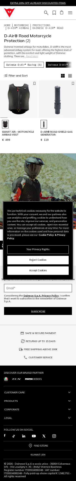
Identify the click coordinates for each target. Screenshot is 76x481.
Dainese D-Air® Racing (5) (24, 64)
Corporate (11, 409)
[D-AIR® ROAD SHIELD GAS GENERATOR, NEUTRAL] (44, 124)
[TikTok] (14, 436)
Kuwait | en (38, 454)
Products (11, 400)
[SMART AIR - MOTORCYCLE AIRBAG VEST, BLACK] (5, 124)
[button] (38, 191)
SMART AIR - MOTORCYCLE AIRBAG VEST (18, 133)
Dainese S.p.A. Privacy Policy (41, 295)
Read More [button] (32, 56)
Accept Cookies (38, 270)
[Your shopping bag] (61, 13)
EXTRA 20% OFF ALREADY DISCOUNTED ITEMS (38, 3)
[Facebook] (4, 436)
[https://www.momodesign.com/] (33, 379)
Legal (8, 417)
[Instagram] (54, 436)
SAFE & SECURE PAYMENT (40, 333)
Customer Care (14, 392)
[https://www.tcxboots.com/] (16, 379)
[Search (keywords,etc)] (45, 13)
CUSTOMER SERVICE (40, 357)
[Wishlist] (53, 13)
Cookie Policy (46, 235)
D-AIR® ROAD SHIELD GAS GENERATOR (57, 133)
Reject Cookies (38, 259)
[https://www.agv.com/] (6, 379)
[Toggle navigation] (69, 13)
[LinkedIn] (24, 436)
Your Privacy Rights (38, 249)
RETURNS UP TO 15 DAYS (41, 341)
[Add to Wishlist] (34, 83)
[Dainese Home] (9, 12)
